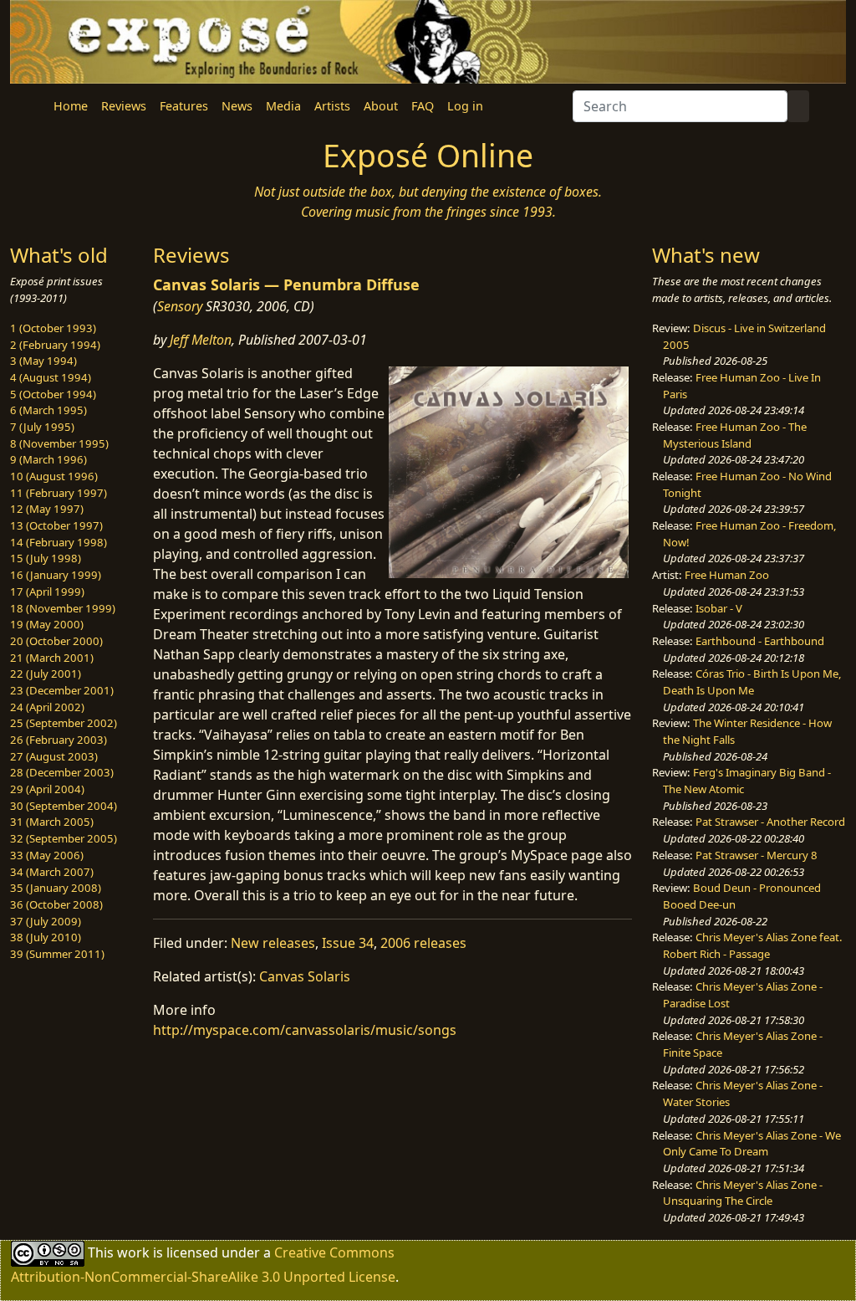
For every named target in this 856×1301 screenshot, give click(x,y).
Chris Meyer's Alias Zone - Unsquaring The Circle (743, 1193)
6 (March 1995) (48, 409)
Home (71, 106)
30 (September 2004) (63, 805)
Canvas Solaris (304, 976)
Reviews (123, 106)
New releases (273, 943)
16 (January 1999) (55, 574)
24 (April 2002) (47, 707)
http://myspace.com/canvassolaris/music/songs (304, 1030)
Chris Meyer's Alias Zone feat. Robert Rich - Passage (753, 945)
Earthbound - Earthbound (760, 640)
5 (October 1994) (53, 394)
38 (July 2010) (45, 937)
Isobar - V (719, 608)
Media (283, 106)
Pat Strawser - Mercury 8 (757, 855)
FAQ (422, 106)
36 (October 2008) (56, 904)
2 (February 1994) (55, 344)
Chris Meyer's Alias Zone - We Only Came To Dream (752, 1144)
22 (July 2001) (45, 673)
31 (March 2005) (52, 821)
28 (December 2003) (62, 772)
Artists (332, 106)
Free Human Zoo (727, 574)
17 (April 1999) (47, 591)
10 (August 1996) (54, 476)
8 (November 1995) (59, 443)
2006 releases (423, 943)
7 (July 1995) (42, 426)
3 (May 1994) (43, 360)
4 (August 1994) (50, 377)
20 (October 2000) (56, 640)
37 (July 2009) (45, 921)
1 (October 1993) (53, 327)
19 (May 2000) (47, 624)
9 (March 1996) (48, 459)
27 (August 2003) (54, 756)
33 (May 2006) (47, 855)
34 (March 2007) (52, 871)
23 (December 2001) (62, 690)
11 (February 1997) (58, 492)
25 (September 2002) (63, 722)
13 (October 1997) (56, 525)
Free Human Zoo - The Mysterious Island (735, 435)
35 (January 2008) (55, 887)
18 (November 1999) (62, 608)
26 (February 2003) (58, 739)
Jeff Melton (201, 339)
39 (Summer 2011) (57, 953)
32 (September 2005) (63, 838)
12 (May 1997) (47, 508)
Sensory (179, 306)
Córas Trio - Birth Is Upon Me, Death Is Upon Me (752, 682)
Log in (465, 106)
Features (184, 106)
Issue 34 (348, 943)
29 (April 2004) (47, 788)
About (381, 106)
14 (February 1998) (58, 542)
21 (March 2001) (52, 657)
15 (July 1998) (45, 558)
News (237, 106)
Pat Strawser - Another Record (770, 821)
